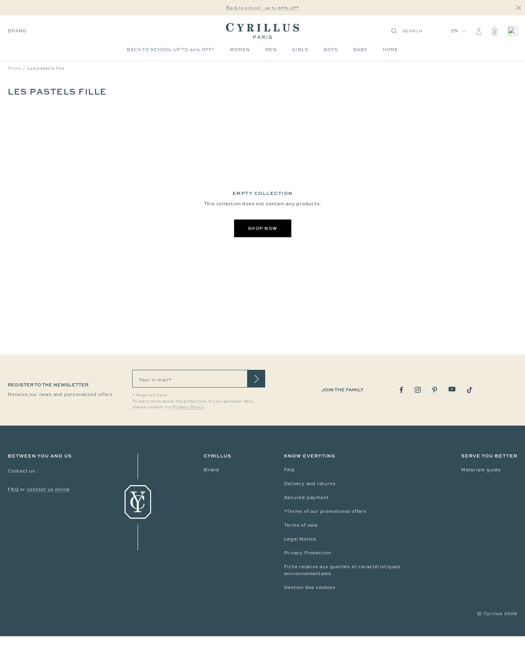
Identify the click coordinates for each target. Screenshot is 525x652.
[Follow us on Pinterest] (434, 390)
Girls (300, 49)
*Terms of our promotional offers (325, 511)
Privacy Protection (307, 553)
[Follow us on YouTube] (452, 389)
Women (240, 49)
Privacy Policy (188, 406)
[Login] (479, 31)
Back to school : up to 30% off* (262, 7)
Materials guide (481, 470)
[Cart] (495, 31)
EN (455, 30)
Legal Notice (300, 539)
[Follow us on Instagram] (418, 390)
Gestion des (300, 587)
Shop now (262, 228)
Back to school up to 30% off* (170, 49)
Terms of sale (301, 525)
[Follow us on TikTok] (469, 390)
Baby (360, 49)
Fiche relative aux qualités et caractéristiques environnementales (342, 570)
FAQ (13, 489)
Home (390, 49)
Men (271, 49)
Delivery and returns (310, 484)
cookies (326, 587)
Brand (17, 30)
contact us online (48, 489)
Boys (331, 49)
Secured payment (306, 497)
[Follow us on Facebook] (401, 390)
